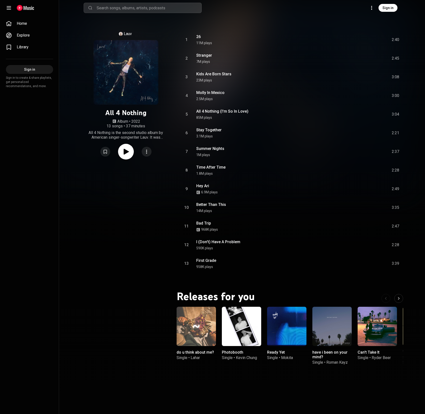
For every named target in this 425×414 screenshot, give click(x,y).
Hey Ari (202, 186)
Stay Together (209, 130)
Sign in (388, 8)
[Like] (358, 39)
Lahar (195, 357)
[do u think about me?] (196, 326)
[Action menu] (147, 152)
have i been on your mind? (330, 354)
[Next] (398, 298)
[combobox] (149, 8)
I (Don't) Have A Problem (218, 242)
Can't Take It (368, 352)
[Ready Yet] (286, 326)
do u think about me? (195, 352)
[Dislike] (367, 39)
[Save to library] (105, 152)
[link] (29, 23)
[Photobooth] (241, 326)
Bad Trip (203, 223)
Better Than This (211, 204)
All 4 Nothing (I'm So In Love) (222, 111)
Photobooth (232, 352)
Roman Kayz (337, 362)
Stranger (204, 55)
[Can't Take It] (377, 326)
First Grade (206, 260)
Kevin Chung (246, 357)
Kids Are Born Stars (213, 74)
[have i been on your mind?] (332, 326)
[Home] (25, 8)
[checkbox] (396, 40)
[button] (105, 152)
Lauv (128, 33)
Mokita (287, 357)
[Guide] (9, 8)
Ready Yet (276, 352)
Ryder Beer (381, 357)
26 (198, 36)
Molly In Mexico (210, 92)
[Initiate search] (90, 8)
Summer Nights (210, 148)
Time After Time (211, 167)
